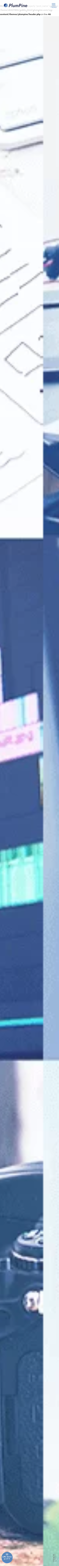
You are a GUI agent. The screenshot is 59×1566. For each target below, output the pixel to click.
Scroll (53, 1558)
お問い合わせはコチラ (7, 1558)
